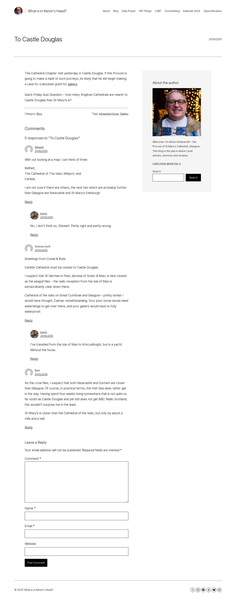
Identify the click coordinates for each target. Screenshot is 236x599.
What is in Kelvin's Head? (47, 11)
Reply (29, 202)
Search (157, 171)
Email (30, 526)
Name (30, 508)
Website (30, 544)
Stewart (39, 147)
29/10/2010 (41, 151)
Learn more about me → (167, 163)
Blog (39, 113)
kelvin (43, 213)
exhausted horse (109, 113)
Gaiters (124, 113)
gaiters (72, 84)
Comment (33, 458)
